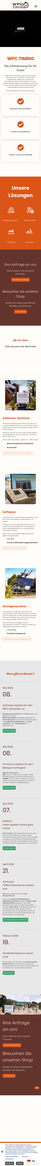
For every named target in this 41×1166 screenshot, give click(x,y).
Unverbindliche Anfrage (20, 280)
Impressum (25, 1156)
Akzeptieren (9, 1163)
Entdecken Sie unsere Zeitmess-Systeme (18, 453)
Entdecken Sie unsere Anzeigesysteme (17, 639)
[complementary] (32, 1161)
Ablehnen (20, 1163)
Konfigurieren (9, 1159)
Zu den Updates (9, 731)
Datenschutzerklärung (11, 1156)
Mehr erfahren (9, 973)
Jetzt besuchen (20, 312)
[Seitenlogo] (20, 5)
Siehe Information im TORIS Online (15, 920)
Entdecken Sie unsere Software (14, 548)
